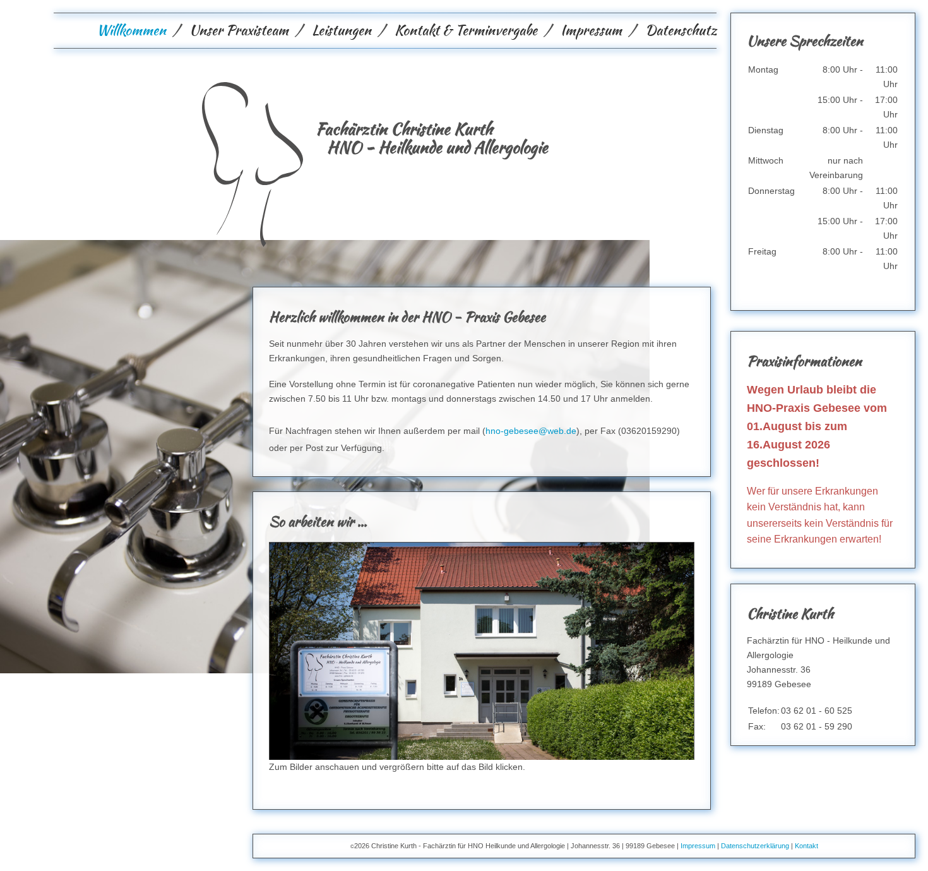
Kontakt (806, 846)
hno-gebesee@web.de (530, 431)
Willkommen (131, 30)
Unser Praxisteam (239, 30)
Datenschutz (681, 30)
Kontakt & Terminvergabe (466, 30)
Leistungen (341, 30)
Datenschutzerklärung (755, 846)
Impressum (591, 30)
